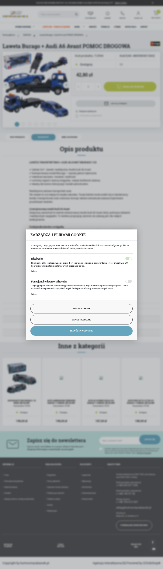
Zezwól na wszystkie (81, 330)
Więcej (34, 271)
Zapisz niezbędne (81, 319)
